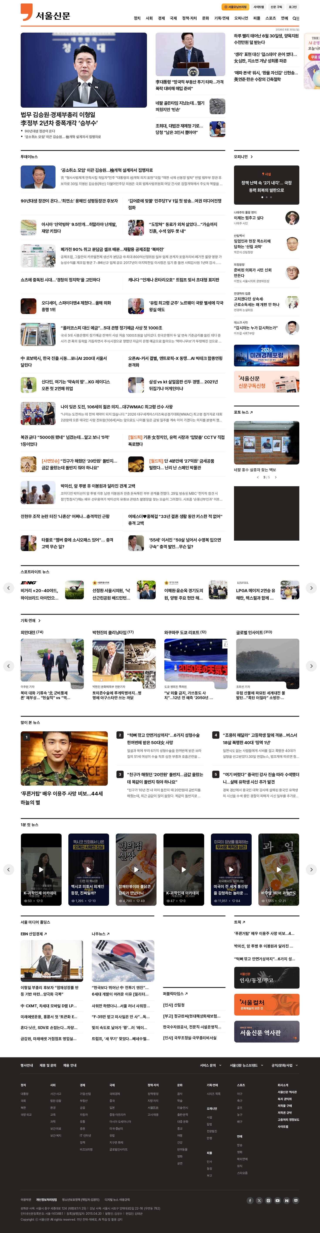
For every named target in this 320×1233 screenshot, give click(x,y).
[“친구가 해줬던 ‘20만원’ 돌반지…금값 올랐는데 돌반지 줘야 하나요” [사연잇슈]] (28, 464)
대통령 (25, 1094)
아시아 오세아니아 (120, 1121)
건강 (179, 1142)
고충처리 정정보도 (288, 1120)
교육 (53, 1115)
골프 (239, 1108)
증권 (82, 1128)
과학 (53, 1121)
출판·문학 (182, 1115)
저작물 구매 (284, 1106)
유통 (82, 1121)
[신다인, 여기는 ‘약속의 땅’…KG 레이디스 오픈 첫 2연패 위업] (28, 385)
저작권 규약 (284, 1113)
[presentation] (8, 588)
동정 (209, 1168)
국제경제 (114, 1094)
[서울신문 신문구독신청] (266, 381)
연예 (284, 18)
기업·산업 (85, 1094)
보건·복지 (55, 1135)
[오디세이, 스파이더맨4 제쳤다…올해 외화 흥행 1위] (28, 306)
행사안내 (27, 1065)
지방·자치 (153, 1101)
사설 (209, 1117)
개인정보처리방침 (46, 1200)
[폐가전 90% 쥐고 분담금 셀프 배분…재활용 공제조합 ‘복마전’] (38, 255)
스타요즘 (242, 1173)
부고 (209, 1175)
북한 (23, 1108)
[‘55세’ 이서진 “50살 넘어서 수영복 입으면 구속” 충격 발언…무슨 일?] (136, 543)
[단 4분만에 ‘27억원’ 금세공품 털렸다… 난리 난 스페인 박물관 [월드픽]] (136, 464)
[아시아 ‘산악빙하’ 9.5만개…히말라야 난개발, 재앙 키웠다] (28, 228)
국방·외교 (26, 1115)
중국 (112, 1101)
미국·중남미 (116, 1128)
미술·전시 (182, 1108)
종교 (179, 1128)
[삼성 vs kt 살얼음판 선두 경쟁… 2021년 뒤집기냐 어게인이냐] (136, 385)
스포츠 (271, 18)
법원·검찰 (55, 1101)
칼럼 (209, 1124)
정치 (137, 18)
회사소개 (283, 1085)
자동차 (84, 1115)
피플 (256, 18)
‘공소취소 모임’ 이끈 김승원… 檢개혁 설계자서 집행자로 (63, 136)
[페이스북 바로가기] (250, 1200)
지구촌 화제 (116, 1142)
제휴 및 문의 (48, 1065)
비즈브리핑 (86, 1149)
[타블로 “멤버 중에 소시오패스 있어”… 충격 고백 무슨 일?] (28, 543)
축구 (239, 1101)
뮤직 (239, 1166)
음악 (179, 1094)
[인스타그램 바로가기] (268, 1200)
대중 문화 (182, 1121)
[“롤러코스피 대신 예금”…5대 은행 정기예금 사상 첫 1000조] (38, 334)
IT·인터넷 (85, 1135)
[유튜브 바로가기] (277, 1200)
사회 (149, 18)
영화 (179, 1156)
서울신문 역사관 (287, 1092)
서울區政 (153, 1108)
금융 (82, 1108)
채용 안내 (69, 1065)
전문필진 (212, 1131)
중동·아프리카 (117, 1115)
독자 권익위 (284, 1099)
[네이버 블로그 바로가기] (295, 1200)
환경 (53, 1108)
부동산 (84, 1101)
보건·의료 (55, 1128)
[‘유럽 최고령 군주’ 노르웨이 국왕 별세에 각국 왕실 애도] (136, 306)
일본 (112, 1108)
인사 (209, 1161)
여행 (179, 1135)
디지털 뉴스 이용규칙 (117, 1200)
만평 (209, 1138)
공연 (179, 1163)
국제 (173, 18)
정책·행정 (153, 1094)
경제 (161, 18)
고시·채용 (153, 1115)
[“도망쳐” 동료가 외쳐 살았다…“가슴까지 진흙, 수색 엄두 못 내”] (136, 228)
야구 (239, 1094)
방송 (239, 1145)
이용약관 (26, 1200)
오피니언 (241, 18)
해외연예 (242, 1159)
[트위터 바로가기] (259, 1200)
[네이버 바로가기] (286, 1200)
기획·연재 (221, 18)
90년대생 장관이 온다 (40, 131)
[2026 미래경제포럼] (266, 355)
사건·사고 (55, 1094)
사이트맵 (283, 1126)
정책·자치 (189, 18)
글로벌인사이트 (118, 1149)
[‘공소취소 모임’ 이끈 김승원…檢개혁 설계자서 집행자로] (38, 176)
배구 (239, 1121)
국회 (23, 1101)
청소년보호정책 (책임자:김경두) (80, 1200)
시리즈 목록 (214, 1094)
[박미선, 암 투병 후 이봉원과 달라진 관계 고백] (38, 492)
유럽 (112, 1135)
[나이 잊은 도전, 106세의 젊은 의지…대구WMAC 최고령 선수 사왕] (38, 413)
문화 (205, 18)
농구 (239, 1115)
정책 (82, 1142)
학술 (179, 1101)
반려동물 (182, 1149)
